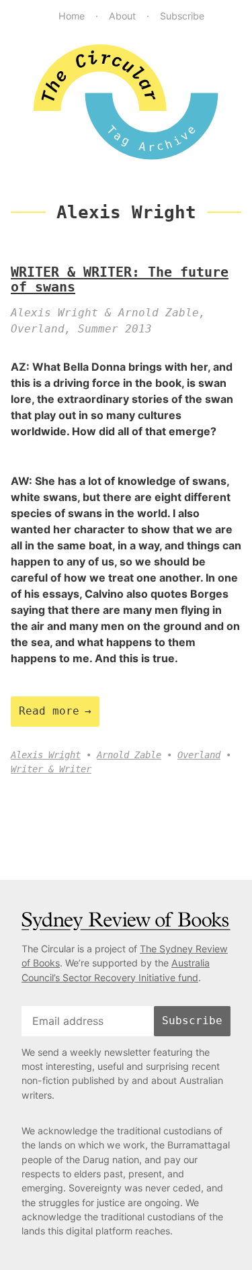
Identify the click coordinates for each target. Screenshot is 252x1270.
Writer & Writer (51, 769)
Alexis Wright (46, 755)
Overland (198, 755)
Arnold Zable (129, 755)
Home (71, 15)
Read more (49, 711)
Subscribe (182, 15)
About (122, 15)
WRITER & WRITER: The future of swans (119, 279)
